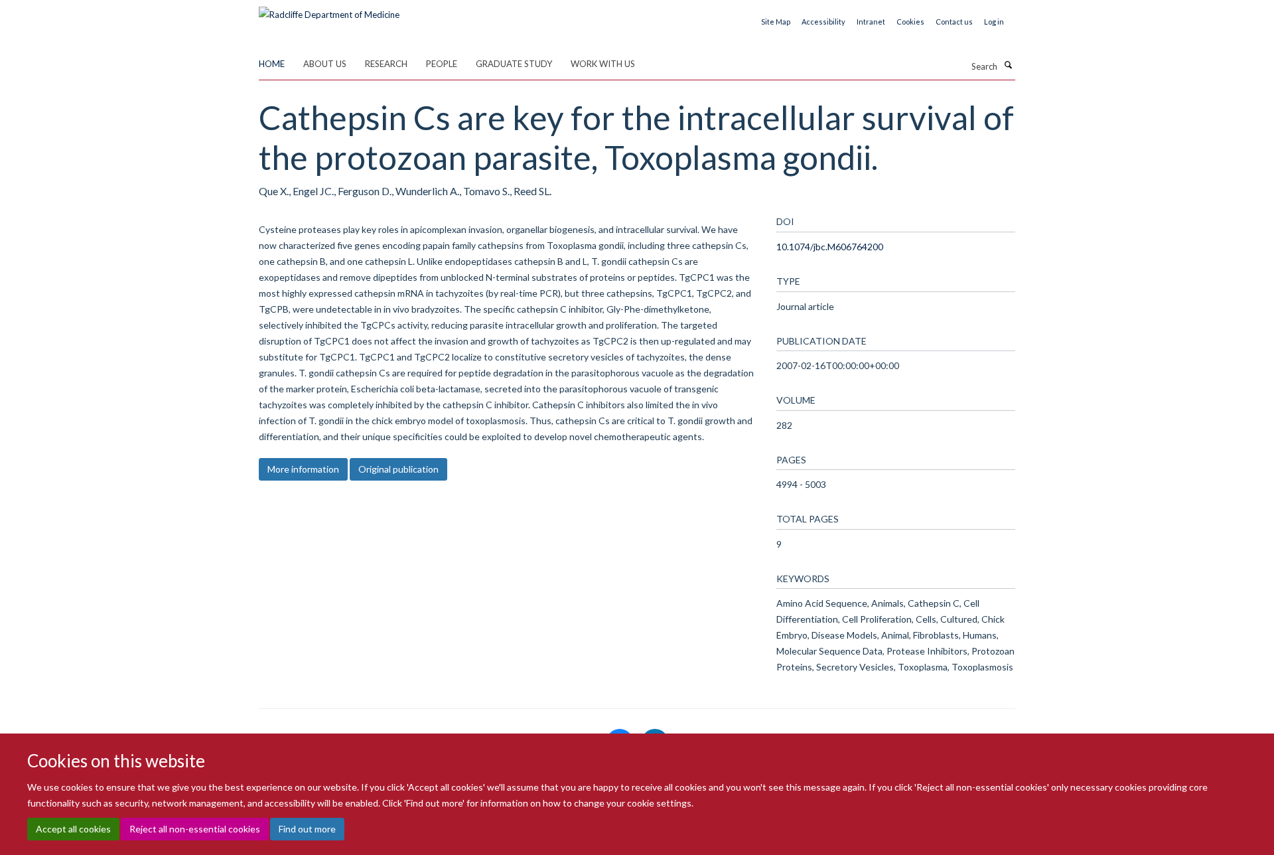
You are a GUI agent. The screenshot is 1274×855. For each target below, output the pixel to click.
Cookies (910, 21)
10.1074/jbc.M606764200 (829, 246)
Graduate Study (514, 63)
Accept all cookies (73, 828)
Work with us (603, 63)
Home (272, 63)
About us (324, 63)
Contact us (954, 21)
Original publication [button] (398, 469)
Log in (994, 21)
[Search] (1008, 65)
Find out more (307, 828)
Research (386, 63)
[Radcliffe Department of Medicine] (329, 10)
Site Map (775, 21)
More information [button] (303, 469)
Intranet (871, 21)
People (441, 63)
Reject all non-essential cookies (194, 828)
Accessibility (823, 21)
